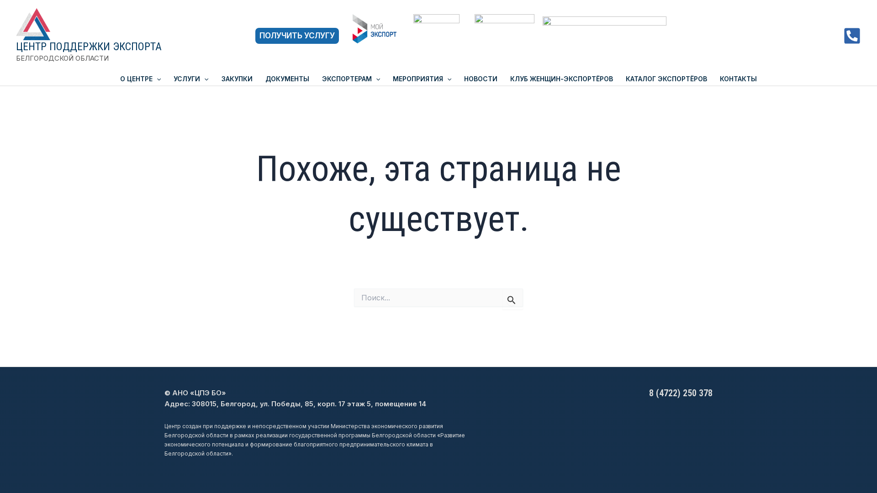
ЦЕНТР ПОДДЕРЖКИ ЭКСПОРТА (89, 46)
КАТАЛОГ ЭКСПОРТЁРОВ (666, 79)
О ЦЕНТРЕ (136, 79)
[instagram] (852, 36)
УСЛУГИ (187, 79)
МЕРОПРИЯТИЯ (418, 79)
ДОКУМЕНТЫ (287, 79)
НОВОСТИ (480, 79)
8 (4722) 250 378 (681, 393)
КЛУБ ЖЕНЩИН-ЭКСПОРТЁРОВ (561, 79)
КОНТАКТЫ (738, 79)
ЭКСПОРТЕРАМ (347, 79)
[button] (297, 36)
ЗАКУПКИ (237, 79)
